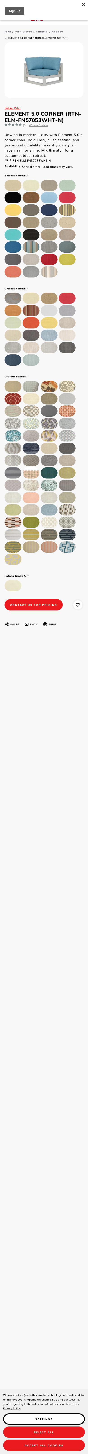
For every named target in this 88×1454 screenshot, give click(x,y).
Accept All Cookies (44, 1445)
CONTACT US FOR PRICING (33, 605)
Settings (44, 1419)
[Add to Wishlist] (77, 604)
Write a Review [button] (38, 124)
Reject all (44, 1432)
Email (34, 624)
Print (52, 624)
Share (14, 624)
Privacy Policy (12, 1408)
